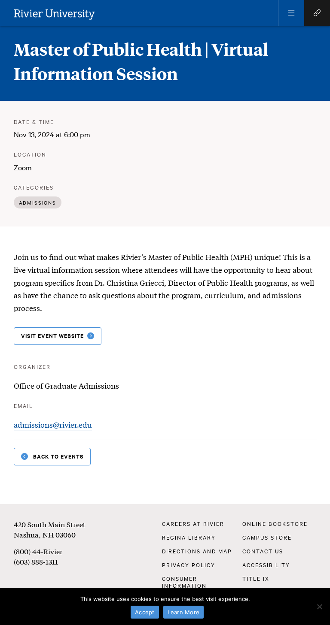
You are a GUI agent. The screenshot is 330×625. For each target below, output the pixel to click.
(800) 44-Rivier (38, 551)
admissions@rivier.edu (53, 424)
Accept (145, 612)
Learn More (184, 612)
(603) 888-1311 (36, 561)
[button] (291, 13)
